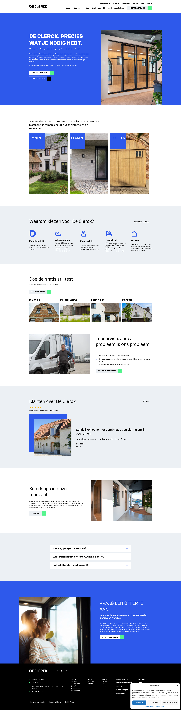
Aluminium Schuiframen (74, 686)
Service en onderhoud (116, 8)
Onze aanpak (126, 3)
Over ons (135, 3)
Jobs (142, 3)
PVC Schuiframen (75, 683)
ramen (71, 54)
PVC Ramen (74, 682)
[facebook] (62, 671)
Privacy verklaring (159, 706)
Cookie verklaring (149, 706)
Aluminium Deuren (90, 684)
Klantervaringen (105, 3)
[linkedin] (66, 671)
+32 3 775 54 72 (37, 683)
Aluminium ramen (75, 689)
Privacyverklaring (55, 702)
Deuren (77, 8)
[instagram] (57, 671)
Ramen (68, 8)
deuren (78, 54)
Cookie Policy (69, 702)
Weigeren (154, 703)
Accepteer (139, 703)
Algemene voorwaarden (37, 702)
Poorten (86, 8)
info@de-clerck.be (38, 679)
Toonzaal (116, 3)
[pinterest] (52, 671)
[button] (177, 686)
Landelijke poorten (104, 682)
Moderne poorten (104, 685)
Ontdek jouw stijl (98, 8)
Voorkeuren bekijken (170, 703)
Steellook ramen (75, 690)
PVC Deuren (91, 682)
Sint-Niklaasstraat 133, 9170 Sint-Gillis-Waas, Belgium (47, 687)
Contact (149, 3)
